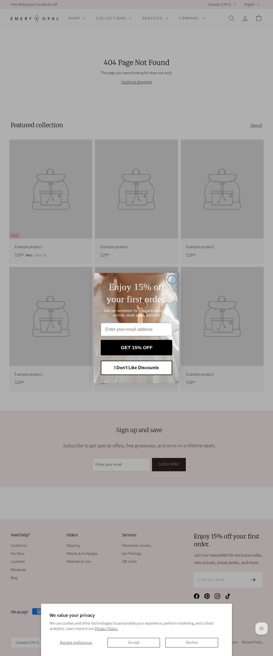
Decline (192, 642)
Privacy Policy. (106, 628)
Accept (133, 642)
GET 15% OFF (136, 347)
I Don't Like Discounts (136, 367)
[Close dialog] (172, 279)
